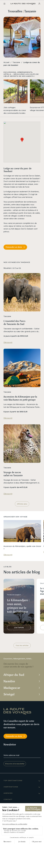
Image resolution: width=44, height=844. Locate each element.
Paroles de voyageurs (14, 594)
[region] (22, 97)
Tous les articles (22, 645)
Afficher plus (22, 504)
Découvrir (8, 342)
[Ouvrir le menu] (4, 3)
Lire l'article (19, 627)
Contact (8, 799)
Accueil (6, 62)
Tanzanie (16, 62)
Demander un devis (14, 247)
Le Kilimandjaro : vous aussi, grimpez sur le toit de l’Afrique (18, 605)
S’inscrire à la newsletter (15, 764)
